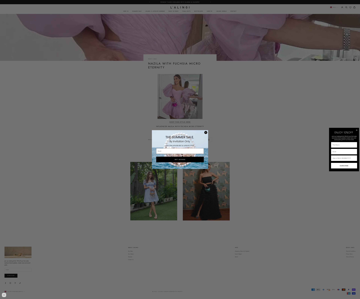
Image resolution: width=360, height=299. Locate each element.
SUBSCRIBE (344, 166)
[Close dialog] (205, 132)
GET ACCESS (180, 159)
